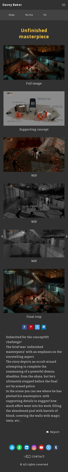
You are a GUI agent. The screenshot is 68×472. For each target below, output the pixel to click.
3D (45, 15)
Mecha (29, 15)
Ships (12, 15)
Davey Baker (12, 5)
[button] (52, 432)
